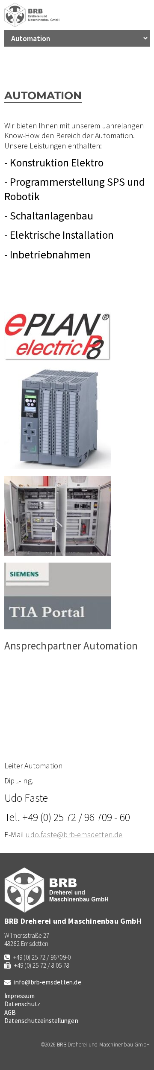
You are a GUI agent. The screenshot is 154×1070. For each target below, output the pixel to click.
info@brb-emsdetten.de (47, 982)
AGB (10, 1012)
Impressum (19, 996)
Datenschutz (22, 1004)
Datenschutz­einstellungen (41, 1021)
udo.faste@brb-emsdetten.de (74, 834)
